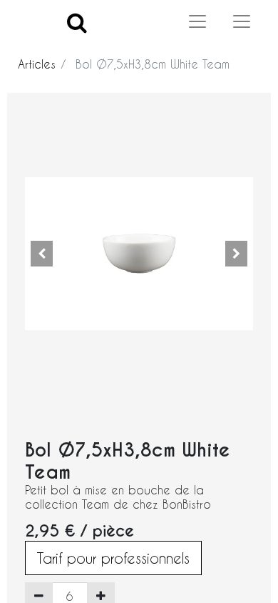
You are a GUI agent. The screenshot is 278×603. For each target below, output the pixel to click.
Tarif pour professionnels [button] (113, 558)
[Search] (77, 22)
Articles (37, 64)
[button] (42, 254)
